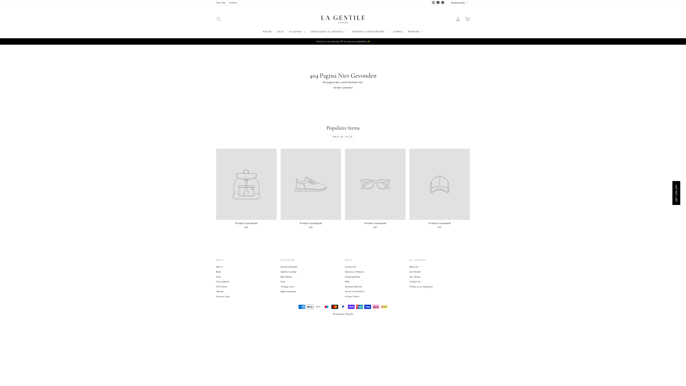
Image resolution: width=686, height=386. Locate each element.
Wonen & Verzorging (369, 31)
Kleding (295, 31)
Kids (218, 276)
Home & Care (223, 296)
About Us (414, 266)
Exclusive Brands (289, 266)
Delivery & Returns (354, 271)
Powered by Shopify (343, 314)
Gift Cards (221, 286)
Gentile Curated (288, 271)
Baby (218, 271)
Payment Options (353, 286)
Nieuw (267, 31)
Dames (398, 31)
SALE (280, 31)
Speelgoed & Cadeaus (327, 31)
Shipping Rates (352, 276)
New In (219, 266)
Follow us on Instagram (421, 286)
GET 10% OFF (676, 193)
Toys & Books (222, 281)
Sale (283, 281)
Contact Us (350, 266)
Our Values (414, 276)
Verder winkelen (343, 87)
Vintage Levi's (288, 286)
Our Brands (415, 271)
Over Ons (220, 2)
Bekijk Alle (343, 136)
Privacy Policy (352, 296)
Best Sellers (286, 276)
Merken (414, 31)
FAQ (347, 281)
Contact (233, 2)
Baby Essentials (288, 291)
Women (220, 291)
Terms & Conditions (354, 291)
